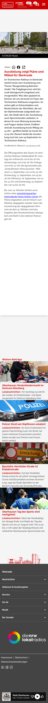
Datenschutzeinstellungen (14, 662)
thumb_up (42, 696)
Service (6, 594)
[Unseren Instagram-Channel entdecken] (11, 667)
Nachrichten (8, 579)
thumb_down (32, 696)
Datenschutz (21, 657)
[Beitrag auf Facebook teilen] (18, 67)
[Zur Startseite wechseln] (7, 5)
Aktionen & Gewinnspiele (15, 587)
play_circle (37, 696)
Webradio (7, 572)
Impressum (6, 657)
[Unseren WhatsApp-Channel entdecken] (2, 667)
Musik (5, 610)
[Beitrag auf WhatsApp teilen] (13, 67)
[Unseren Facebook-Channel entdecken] (7, 667)
